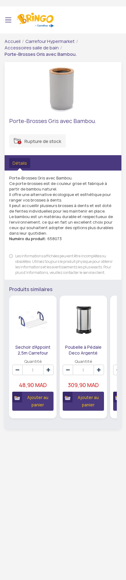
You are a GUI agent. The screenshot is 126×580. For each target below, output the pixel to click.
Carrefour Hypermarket (50, 41)
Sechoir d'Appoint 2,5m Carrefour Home (32, 349)
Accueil (12, 41)
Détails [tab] (20, 163)
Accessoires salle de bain (32, 47)
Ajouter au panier (37, 401)
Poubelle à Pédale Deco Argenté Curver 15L (83, 349)
